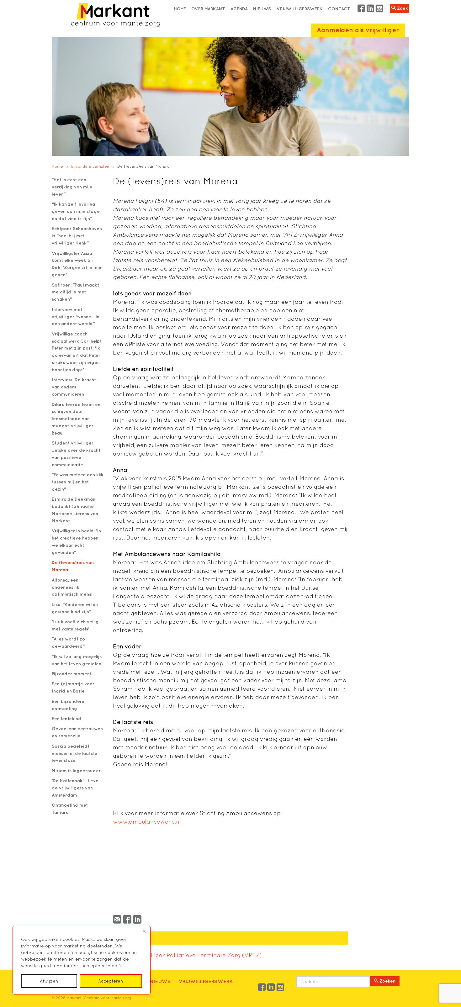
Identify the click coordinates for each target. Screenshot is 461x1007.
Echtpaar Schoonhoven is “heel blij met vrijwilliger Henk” (77, 235)
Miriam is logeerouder (76, 770)
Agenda (239, 8)
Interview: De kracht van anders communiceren (74, 387)
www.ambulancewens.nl (147, 821)
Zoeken (386, 980)
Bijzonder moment (72, 673)
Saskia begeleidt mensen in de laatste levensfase (74, 753)
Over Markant (208, 8)
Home (180, 8)
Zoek (402, 8)
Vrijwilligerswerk (300, 8)
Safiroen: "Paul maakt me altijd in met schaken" (75, 292)
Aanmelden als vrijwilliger (358, 30)
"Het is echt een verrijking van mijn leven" (72, 187)
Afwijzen (49, 980)
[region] (82, 960)
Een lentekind (66, 718)
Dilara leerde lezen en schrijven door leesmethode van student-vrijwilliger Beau (76, 418)
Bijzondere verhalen (90, 166)
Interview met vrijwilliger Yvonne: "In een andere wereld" (75, 316)
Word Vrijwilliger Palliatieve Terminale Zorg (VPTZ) (190, 955)
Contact (339, 8)
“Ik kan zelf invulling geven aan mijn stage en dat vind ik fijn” (76, 211)
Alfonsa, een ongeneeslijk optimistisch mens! (72, 587)
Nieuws (262, 8)
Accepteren (110, 980)
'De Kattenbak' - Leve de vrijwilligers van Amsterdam (75, 788)
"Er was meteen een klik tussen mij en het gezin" (77, 482)
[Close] (144, 931)
